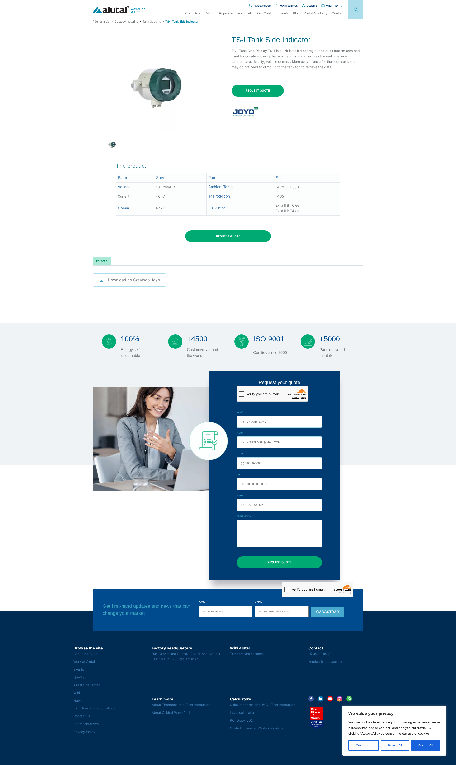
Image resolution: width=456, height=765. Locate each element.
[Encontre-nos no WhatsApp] (349, 699)
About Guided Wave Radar (172, 712)
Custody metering (126, 21)
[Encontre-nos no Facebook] (311, 699)
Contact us (81, 716)
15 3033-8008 (320, 654)
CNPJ (239, 474)
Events (78, 669)
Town (240, 495)
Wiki (76, 693)
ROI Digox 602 (241, 720)
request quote (258, 90)
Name (240, 412)
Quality (78, 677)
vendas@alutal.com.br (325, 661)
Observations (245, 516)
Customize (364, 745)
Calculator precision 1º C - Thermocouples (262, 705)
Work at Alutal (84, 661)
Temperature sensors (246, 654)
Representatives (86, 724)
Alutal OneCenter (86, 685)
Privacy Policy (84, 732)
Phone (240, 453)
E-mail (240, 433)
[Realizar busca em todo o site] (355, 9)
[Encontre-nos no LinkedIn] (320, 699)
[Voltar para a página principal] (119, 10)
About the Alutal (85, 654)
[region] (394, 731)
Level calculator (242, 712)
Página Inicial (101, 21)
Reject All (395, 745)
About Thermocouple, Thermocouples (181, 705)
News (77, 701)
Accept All (425, 745)
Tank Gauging (151, 21)
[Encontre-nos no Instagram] (339, 699)
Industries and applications (94, 708)
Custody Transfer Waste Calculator (257, 728)
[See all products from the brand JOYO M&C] (245, 112)
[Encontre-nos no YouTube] (330, 699)
